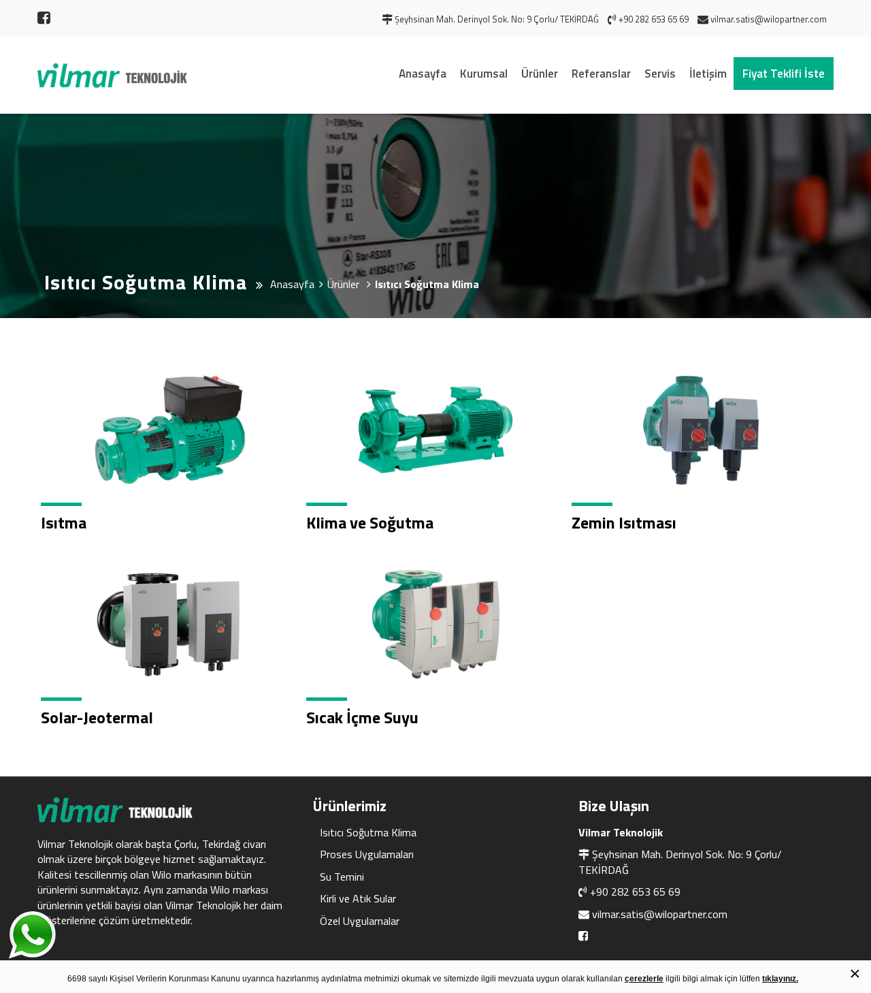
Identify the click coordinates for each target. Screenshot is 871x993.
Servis (660, 73)
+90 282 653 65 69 (635, 891)
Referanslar (601, 73)
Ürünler (539, 73)
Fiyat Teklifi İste (783, 73)
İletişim (708, 73)
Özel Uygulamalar (359, 921)
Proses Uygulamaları (367, 854)
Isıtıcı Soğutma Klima (368, 832)
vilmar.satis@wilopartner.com (659, 914)
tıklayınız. (780, 978)
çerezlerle (644, 978)
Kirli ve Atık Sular (358, 898)
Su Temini (342, 876)
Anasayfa (422, 73)
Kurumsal (484, 73)
